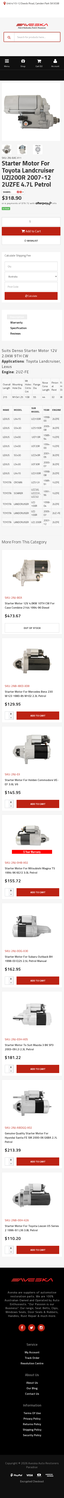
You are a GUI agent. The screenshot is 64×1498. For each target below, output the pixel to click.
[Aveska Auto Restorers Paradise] (32, 25)
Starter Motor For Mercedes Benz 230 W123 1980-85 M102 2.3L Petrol (29, 693)
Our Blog (32, 1388)
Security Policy (32, 1435)
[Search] (9, 37)
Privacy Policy (32, 1418)
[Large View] (8, 149)
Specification (18, 328)
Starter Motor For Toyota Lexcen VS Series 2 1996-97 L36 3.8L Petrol (32, 1228)
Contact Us (32, 1394)
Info (54, 203)
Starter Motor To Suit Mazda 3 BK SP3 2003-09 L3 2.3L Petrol (29, 1047)
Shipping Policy (32, 1429)
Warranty (16, 322)
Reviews (15, 333)
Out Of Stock (32, 628)
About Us (32, 1383)
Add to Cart (33, 231)
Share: (7, 192)
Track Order (32, 1358)
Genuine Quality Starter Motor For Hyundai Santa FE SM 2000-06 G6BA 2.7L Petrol (31, 1137)
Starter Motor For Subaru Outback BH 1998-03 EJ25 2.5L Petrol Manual (29, 958)
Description (17, 317)
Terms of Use (32, 1413)
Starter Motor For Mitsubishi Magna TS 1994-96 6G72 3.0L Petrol (30, 870)
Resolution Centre (32, 1363)
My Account (32, 1352)
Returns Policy (32, 1424)
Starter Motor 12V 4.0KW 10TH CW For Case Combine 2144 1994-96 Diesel (30, 605)
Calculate (32, 296)
